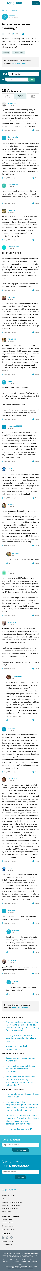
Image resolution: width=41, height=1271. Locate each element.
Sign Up (20, 1177)
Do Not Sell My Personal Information (23, 1268)
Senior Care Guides (7, 1223)
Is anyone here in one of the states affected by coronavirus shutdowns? (22, 1069)
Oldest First (33, 96)
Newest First (20, 96)
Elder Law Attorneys (8, 1226)
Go (31, 79)
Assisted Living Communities (11, 1205)
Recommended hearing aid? (19, 1129)
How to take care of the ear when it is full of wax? (22, 1095)
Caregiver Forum (7, 1220)
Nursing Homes (6, 1212)
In (3, 79)
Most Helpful (7, 96)
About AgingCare (7, 1245)
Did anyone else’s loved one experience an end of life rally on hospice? (21, 1038)
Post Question (20, 1150)
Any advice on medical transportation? (16, 1047)
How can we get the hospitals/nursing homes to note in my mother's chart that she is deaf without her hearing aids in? (22, 1106)
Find (4, 74)
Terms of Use (28, 1266)
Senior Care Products (8, 1229)
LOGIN (36, 3)
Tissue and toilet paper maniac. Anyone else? (20, 1059)
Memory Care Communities (10, 1208)
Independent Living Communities (12, 1202)
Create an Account (7, 1241)
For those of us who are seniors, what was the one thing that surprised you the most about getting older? (21, 1080)
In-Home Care (6, 1199)
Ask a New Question (20, 63)
